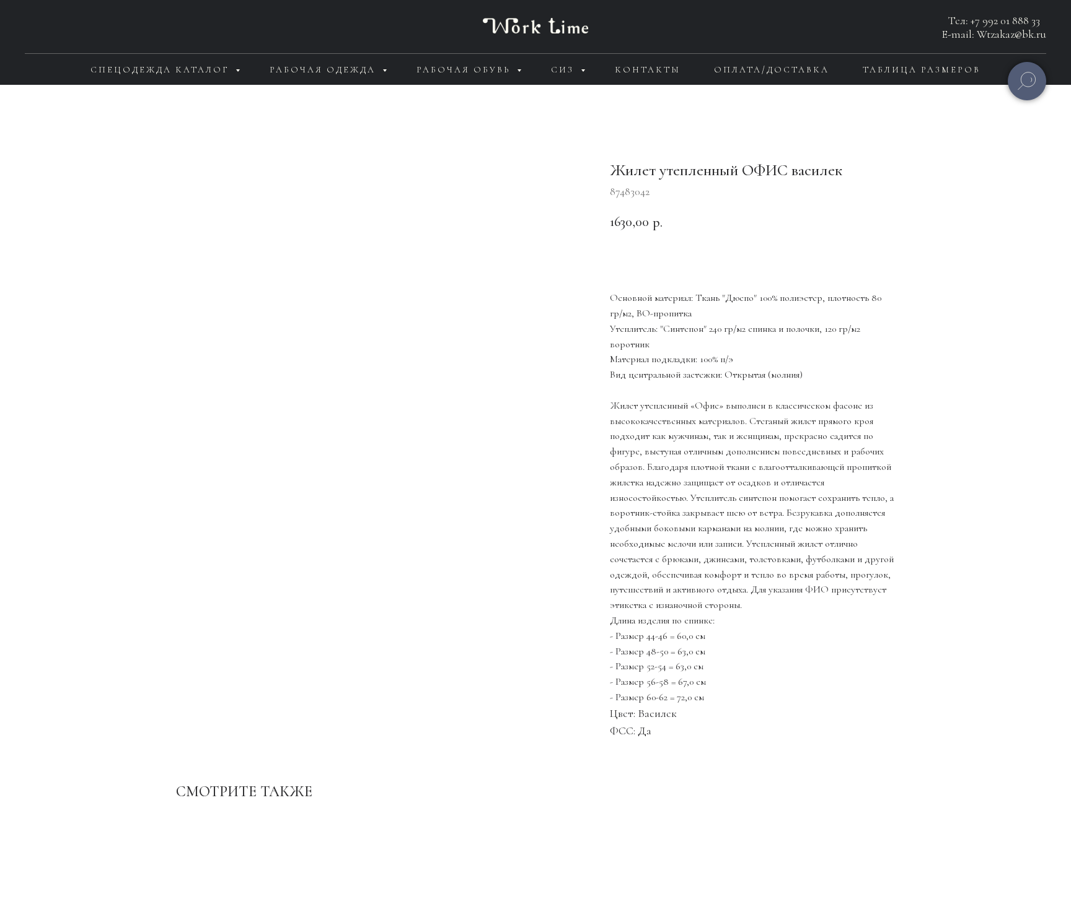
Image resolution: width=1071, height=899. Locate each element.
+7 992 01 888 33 (1005, 20)
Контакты (648, 69)
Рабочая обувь (465, 69)
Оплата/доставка (771, 69)
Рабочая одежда (324, 69)
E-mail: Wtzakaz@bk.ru (994, 34)
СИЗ (564, 69)
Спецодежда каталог (161, 69)
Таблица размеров (922, 69)
